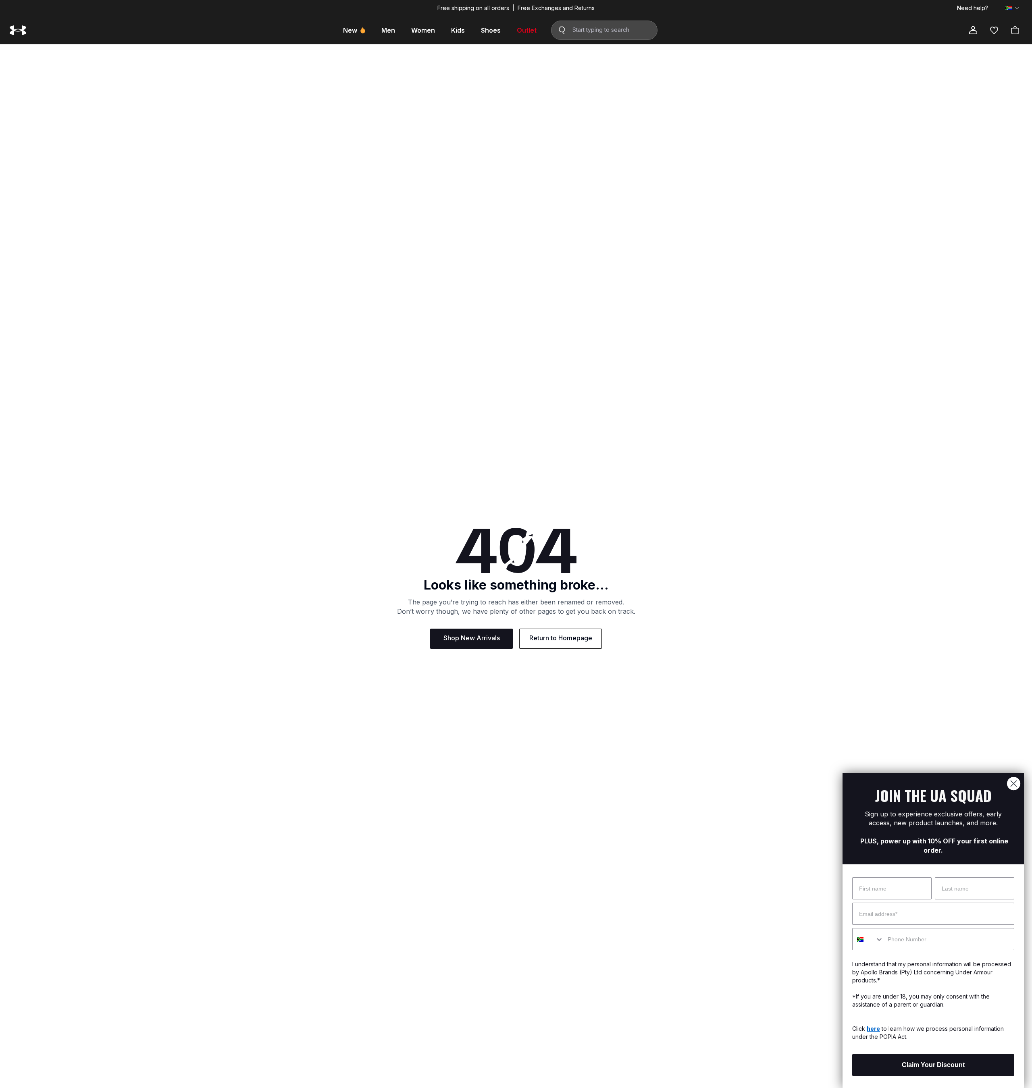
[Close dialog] (1014, 784)
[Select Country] (1012, 8)
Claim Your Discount (933, 1064)
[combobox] (868, 939)
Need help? (972, 8)
